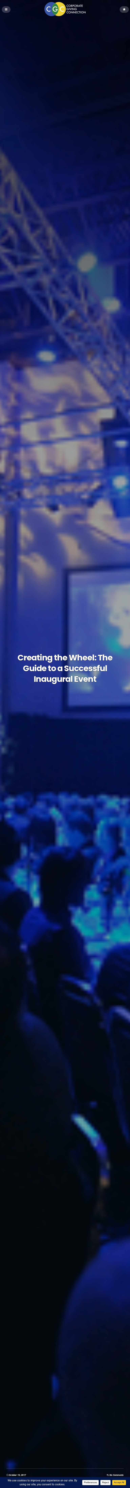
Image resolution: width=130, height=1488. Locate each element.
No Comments (117, 1475)
